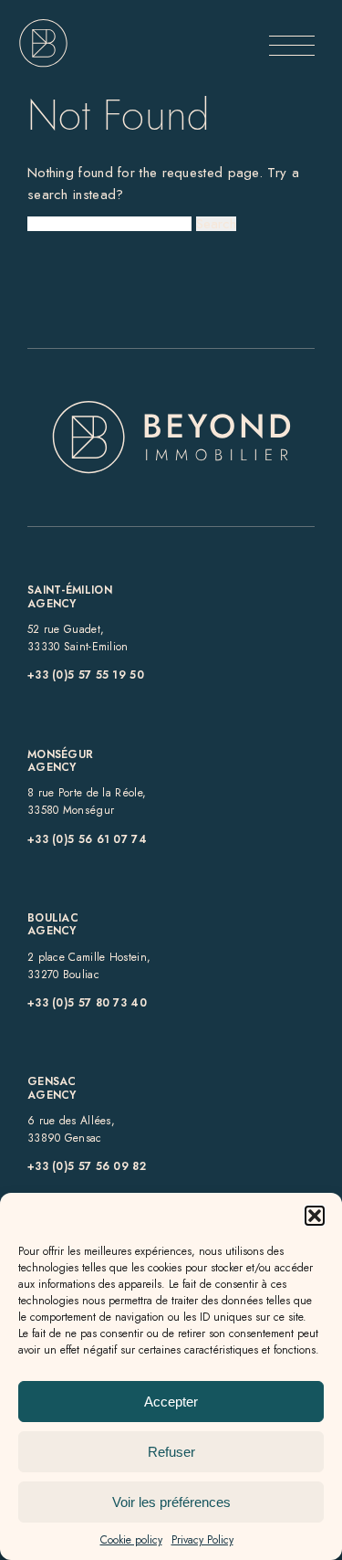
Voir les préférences (171, 1502)
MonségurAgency (60, 760)
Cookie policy (131, 1540)
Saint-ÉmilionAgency (69, 596)
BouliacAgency (52, 924)
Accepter (171, 1401)
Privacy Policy (202, 1540)
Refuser (171, 1452)
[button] (315, 1216)
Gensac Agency (52, 1087)
